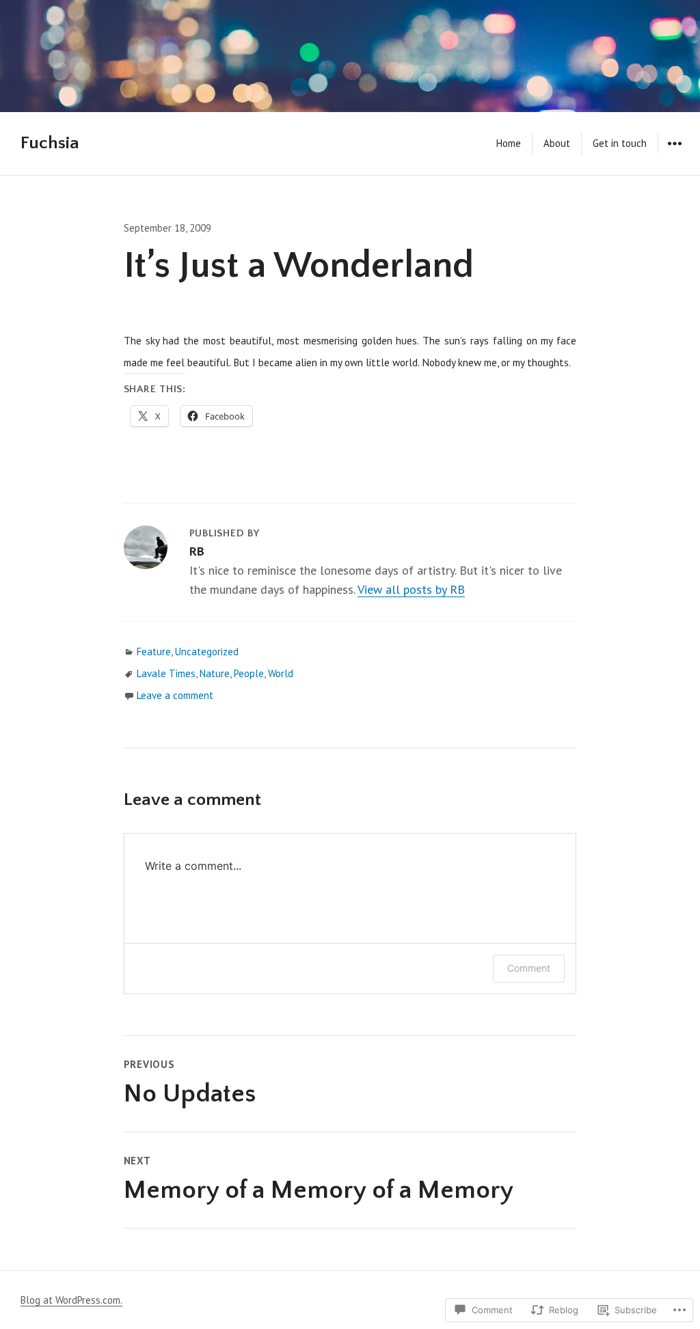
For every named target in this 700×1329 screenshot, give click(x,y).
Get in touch (620, 143)
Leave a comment (175, 695)
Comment (528, 968)
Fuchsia (50, 143)
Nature (215, 673)
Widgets (674, 153)
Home (508, 143)
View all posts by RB (411, 589)
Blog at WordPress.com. (71, 1299)
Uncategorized (207, 651)
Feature (154, 651)
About (556, 143)
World (280, 673)
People (249, 673)
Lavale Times (166, 673)
